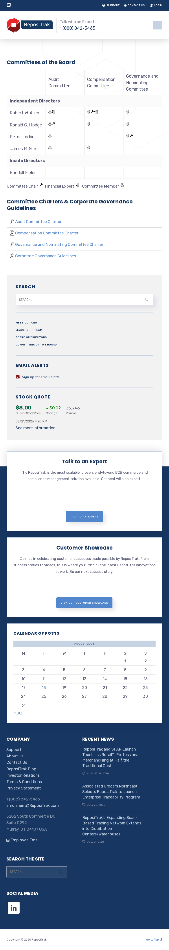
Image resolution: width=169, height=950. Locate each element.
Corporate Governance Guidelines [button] (45, 256)
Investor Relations (23, 775)
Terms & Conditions (24, 781)
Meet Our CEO (26, 322)
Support (13, 749)
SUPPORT (113, 5)
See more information (35, 428)
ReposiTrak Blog (21, 769)
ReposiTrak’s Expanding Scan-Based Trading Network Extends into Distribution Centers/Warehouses (111, 826)
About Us (14, 756)
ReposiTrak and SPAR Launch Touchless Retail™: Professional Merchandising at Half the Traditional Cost (110, 757)
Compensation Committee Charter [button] (46, 233)
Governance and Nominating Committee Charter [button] (59, 244)
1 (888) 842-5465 (77, 28)
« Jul (17, 713)
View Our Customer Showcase (84, 602)
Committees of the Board (36, 344)
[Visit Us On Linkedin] (13, 903)
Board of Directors (31, 337)
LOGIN (158, 5)
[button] (12, 221)
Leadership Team (29, 329)
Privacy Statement (23, 788)
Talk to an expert (84, 516)
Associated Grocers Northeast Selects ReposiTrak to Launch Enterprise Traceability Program (111, 792)
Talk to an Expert (84, 461)
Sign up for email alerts (40, 377)
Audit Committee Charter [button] (38, 221)
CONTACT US (136, 5)
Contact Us (16, 762)
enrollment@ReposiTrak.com (32, 805)
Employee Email (24, 840)
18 (44, 687)
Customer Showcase (84, 547)
